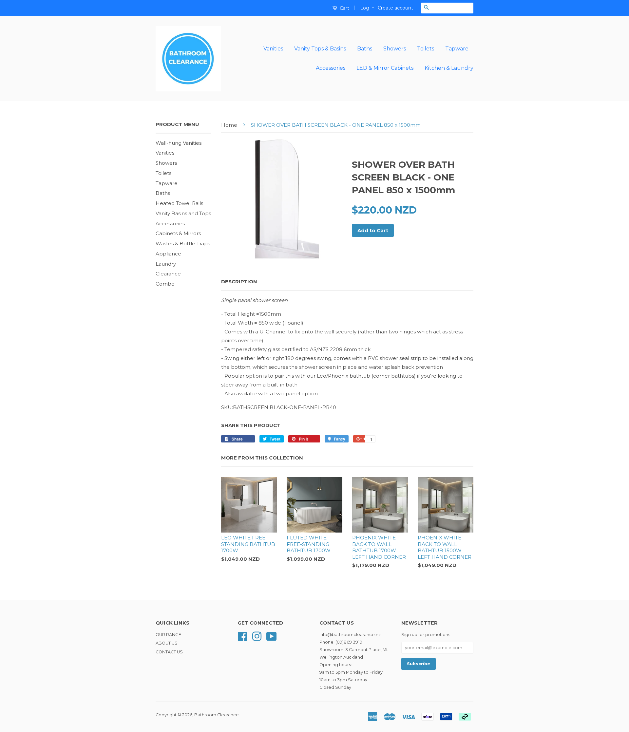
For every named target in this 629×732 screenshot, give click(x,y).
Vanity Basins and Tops (183, 213)
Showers (394, 49)
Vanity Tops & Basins (320, 49)
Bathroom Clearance (216, 714)
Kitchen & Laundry (449, 68)
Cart (343, 8)
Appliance (168, 254)
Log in (367, 8)
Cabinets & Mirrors (178, 233)
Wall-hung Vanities (178, 143)
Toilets (425, 49)
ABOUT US (167, 643)
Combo (165, 284)
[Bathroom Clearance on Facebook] (242, 635)
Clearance (168, 274)
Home (229, 125)
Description (239, 281)
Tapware (456, 49)
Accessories (330, 68)
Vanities (273, 49)
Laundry (166, 264)
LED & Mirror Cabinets (384, 68)
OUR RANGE (168, 634)
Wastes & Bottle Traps (183, 243)
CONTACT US (169, 651)
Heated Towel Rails (179, 203)
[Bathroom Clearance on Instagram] (257, 635)
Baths (364, 49)
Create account (395, 8)
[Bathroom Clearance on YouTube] (271, 635)
